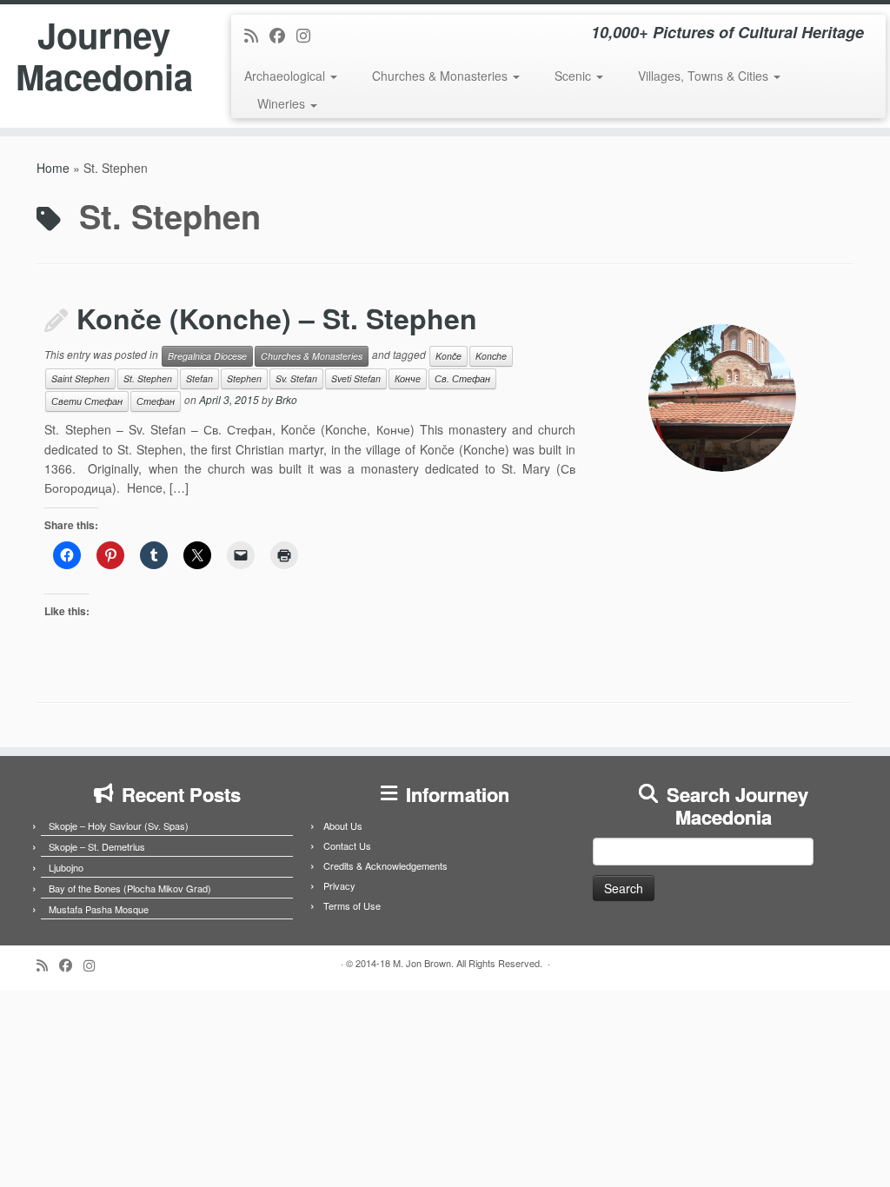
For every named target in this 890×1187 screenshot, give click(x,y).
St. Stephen (147, 378)
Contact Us (347, 845)
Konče (448, 355)
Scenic (574, 75)
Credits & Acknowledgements (385, 865)
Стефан (155, 401)
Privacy (339, 885)
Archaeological (286, 75)
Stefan (199, 378)
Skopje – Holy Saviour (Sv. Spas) (119, 825)
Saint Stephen (80, 378)
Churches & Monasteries (441, 75)
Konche (491, 355)
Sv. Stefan (296, 378)
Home (53, 167)
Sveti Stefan (356, 378)
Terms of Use (352, 905)
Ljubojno (66, 867)
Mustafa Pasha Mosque (99, 909)
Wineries (283, 103)
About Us (342, 825)
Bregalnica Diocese (207, 355)
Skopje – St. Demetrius (97, 846)
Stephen (244, 378)
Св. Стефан (462, 378)
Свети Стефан (87, 401)
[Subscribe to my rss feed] (256, 34)
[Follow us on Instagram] (309, 34)
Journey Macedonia (104, 55)
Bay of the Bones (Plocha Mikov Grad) (130, 888)
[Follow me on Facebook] (282, 34)
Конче (408, 378)
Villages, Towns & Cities (705, 75)
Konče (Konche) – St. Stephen (276, 318)
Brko (286, 399)
